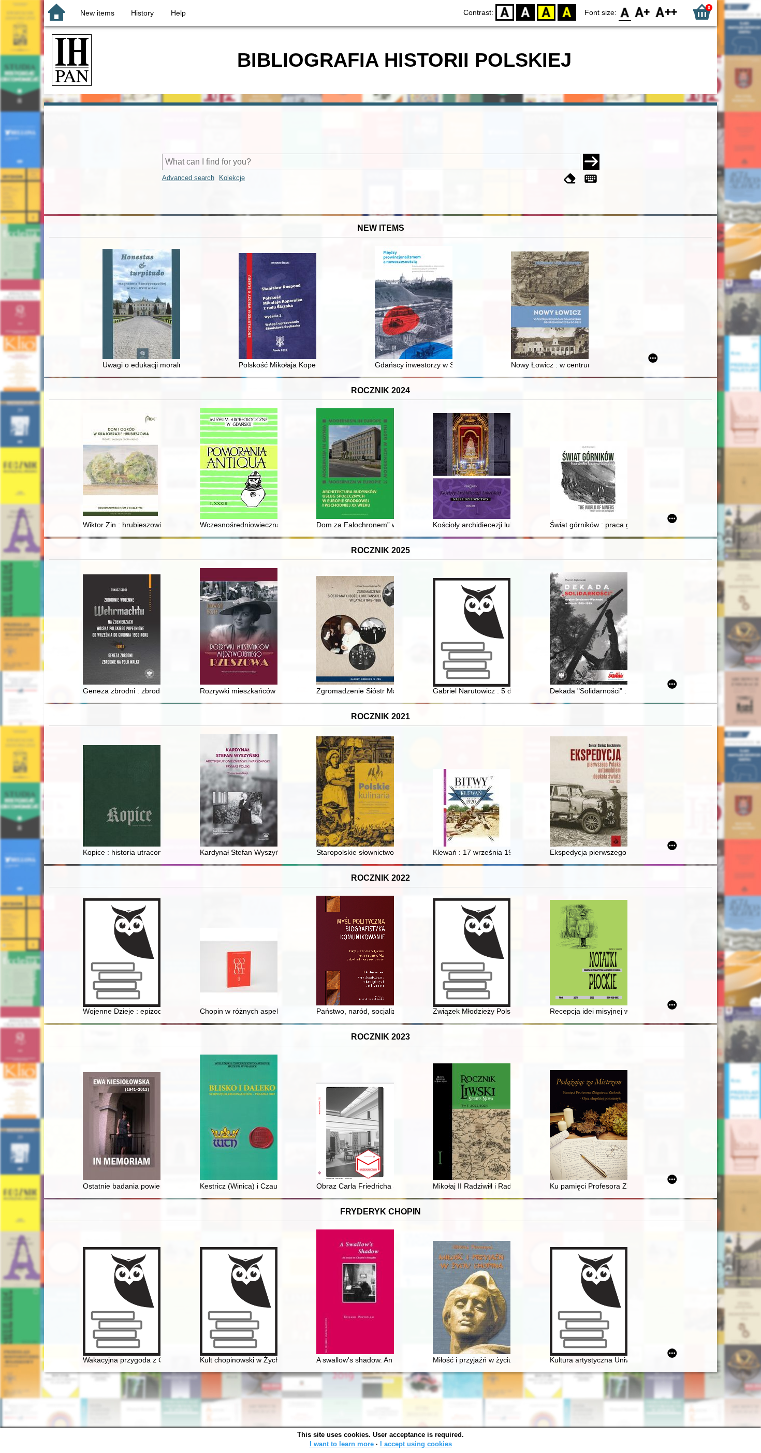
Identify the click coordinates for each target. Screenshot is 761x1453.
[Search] (591, 162)
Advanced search (188, 178)
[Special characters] (590, 178)
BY (567, 11)
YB (546, 11)
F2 (666, 11)
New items (97, 13)
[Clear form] (570, 178)
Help (178, 13)
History (142, 13)
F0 (625, 11)
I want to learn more (342, 1444)
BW (525, 11)
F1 (643, 11)
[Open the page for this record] (144, 305)
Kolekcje (232, 178)
